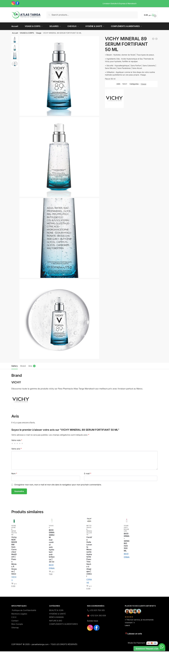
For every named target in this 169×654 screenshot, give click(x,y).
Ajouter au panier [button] (14, 592)
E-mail (87, 473)
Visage (38, 33)
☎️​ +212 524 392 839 (96, 615)
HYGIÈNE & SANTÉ (57, 614)
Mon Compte (17, 624)
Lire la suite (126, 563)
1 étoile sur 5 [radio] (12, 443)
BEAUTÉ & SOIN (56, 610)
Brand (23, 366)
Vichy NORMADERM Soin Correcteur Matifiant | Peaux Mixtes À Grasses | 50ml (14, 555)
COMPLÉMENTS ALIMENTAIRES (63, 624)
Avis (30, 366)
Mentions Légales (19, 614)
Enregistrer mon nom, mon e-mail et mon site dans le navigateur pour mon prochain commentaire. (58, 484)
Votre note (16, 440)
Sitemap (15, 627)
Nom (14, 473)
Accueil (15, 33)
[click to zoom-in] (59, 76)
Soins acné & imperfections (14, 530)
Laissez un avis (134, 633)
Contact (14, 620)
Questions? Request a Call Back (149, 648)
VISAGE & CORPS (27, 33)
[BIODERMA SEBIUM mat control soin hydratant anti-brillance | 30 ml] (52, 521)
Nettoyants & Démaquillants (89, 530)
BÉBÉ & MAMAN (56, 617)
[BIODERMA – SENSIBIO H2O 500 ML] (126, 521)
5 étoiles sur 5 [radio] (22, 443)
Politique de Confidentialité (24, 610)
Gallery (14, 366)
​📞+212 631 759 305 (96, 610)
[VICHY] (114, 99)
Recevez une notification (89, 595)
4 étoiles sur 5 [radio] (20, 443)
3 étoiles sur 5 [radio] (17, 443)
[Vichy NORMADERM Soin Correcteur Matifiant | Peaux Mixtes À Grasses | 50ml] (14, 521)
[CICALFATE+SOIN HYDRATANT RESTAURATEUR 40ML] (156, 39)
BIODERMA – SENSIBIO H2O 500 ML (126, 542)
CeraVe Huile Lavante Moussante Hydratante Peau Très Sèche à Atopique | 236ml (89, 556)
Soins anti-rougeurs (126, 528)
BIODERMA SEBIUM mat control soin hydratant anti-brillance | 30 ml (52, 546)
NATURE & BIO (55, 620)
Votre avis (16, 449)
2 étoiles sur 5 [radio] (15, 443)
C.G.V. (14, 617)
